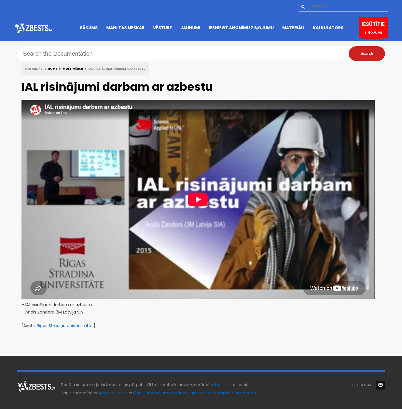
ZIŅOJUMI (373, 28)
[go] (303, 7)
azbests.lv (220, 384)
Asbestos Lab (111, 393)
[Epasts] (380, 385)
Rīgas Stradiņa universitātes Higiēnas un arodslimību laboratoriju (194, 393)
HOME (52, 69)
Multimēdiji (73, 69)
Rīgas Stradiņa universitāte (64, 326)
